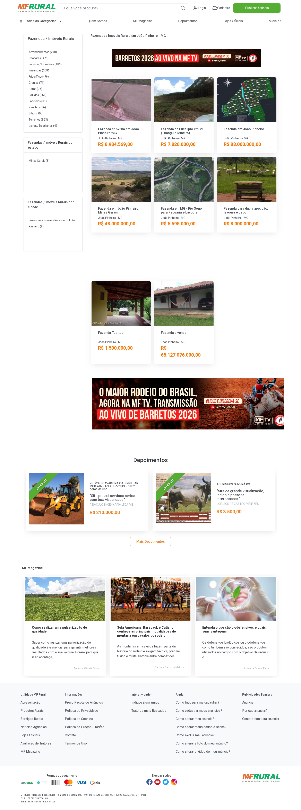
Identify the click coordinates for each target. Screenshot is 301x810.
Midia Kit (275, 21)
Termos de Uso (76, 743)
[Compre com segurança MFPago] (27, 782)
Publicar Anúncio (257, 8)
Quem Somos (97, 21)
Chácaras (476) (39, 58)
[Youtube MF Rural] (158, 782)
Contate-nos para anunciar (260, 719)
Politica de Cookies (79, 719)
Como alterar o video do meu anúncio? (203, 752)
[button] (182, 7)
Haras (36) (35, 88)
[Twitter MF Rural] (166, 782)
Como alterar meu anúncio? (195, 719)
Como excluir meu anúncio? (195, 735)
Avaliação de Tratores (35, 743)
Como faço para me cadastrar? (197, 702)
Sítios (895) (36, 113)
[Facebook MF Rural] (149, 782)
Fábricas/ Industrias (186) (45, 64)
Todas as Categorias (40, 21)
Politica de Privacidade (81, 711)
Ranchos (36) (37, 107)
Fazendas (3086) (40, 70)
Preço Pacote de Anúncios (84, 702)
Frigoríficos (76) (39, 76)
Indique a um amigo (145, 702)
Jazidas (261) (37, 95)
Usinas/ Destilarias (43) (44, 125)
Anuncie (247, 702)
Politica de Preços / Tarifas (84, 727)
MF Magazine (143, 21)
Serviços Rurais (31, 719)
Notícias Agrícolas (33, 727)
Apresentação (30, 702)
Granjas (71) (36, 82)
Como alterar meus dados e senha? (201, 727)
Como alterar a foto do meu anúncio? (202, 743)
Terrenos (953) (38, 119)
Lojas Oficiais (233, 21)
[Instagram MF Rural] (174, 782)
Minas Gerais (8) (39, 160)
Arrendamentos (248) (43, 52)
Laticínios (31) (38, 101)
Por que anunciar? (255, 711)
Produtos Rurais (32, 711)
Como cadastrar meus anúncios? (199, 711)
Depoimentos (188, 21)
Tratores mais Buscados (148, 711)
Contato (70, 735)
